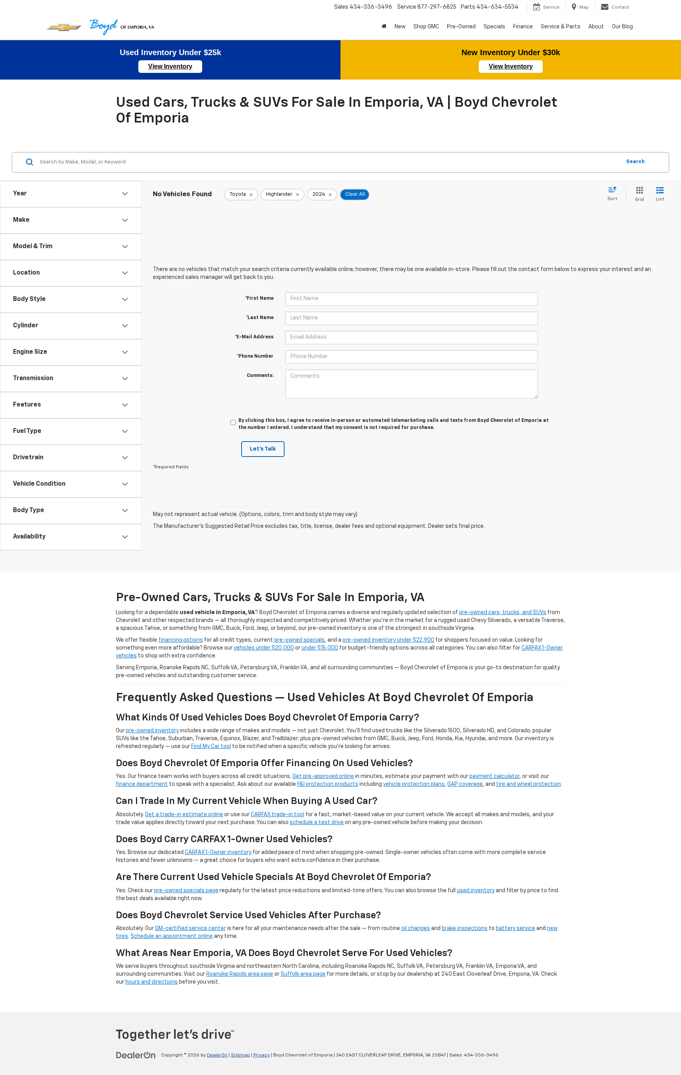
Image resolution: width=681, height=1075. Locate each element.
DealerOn (217, 1055)
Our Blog (622, 27)
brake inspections (464, 928)
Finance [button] (523, 27)
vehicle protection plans (414, 784)
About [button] (596, 27)
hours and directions (151, 982)
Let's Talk (263, 449)
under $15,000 (319, 648)
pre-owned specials (299, 640)
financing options (180, 640)
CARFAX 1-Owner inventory (218, 852)
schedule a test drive (317, 822)
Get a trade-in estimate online (184, 814)
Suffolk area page (303, 974)
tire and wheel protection (528, 784)
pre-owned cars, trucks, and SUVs (502, 612)
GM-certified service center (190, 928)
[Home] (384, 26)
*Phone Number (255, 356)
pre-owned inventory (152, 730)
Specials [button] (494, 27)
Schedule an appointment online (171, 936)
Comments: (260, 375)
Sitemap (240, 1055)
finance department (142, 784)
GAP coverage (465, 784)
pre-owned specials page (186, 890)
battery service (515, 928)
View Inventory (170, 66)
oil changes (415, 928)
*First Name (259, 298)
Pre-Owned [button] (461, 27)
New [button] (400, 27)
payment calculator (494, 776)
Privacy (261, 1055)
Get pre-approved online (323, 776)
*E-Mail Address (254, 337)
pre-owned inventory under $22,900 (388, 640)
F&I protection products (327, 784)
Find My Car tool (211, 746)
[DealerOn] (136, 1055)
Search (635, 161)
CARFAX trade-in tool (277, 814)
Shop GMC (426, 27)
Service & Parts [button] (561, 27)
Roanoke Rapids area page (239, 974)
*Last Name (260, 318)
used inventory (476, 890)
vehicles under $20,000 (264, 648)
